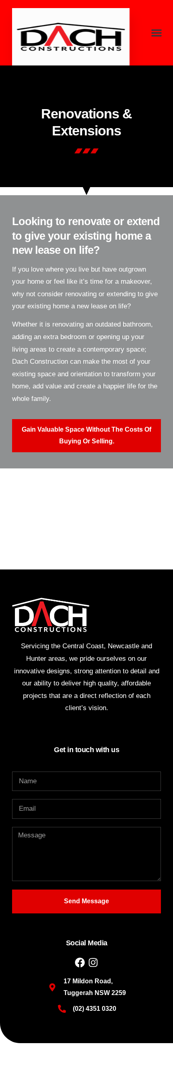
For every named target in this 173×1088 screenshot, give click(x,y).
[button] (156, 32)
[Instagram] (93, 962)
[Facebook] (80, 962)
